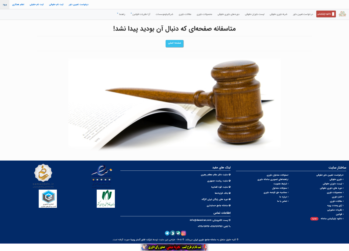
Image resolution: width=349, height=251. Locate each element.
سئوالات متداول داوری (277, 175)
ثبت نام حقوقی (56, 4)
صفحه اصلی (174, 43)
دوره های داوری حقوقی (229, 14)
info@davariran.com (200, 220)
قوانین (339, 214)
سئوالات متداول (280, 188)
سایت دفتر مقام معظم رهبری (214, 174)
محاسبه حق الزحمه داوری (276, 192)
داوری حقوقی (336, 179)
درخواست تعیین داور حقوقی (329, 175)
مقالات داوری (185, 14)
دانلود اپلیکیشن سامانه (327, 218)
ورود (5, 4)
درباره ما (283, 197)
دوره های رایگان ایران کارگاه (215, 199)
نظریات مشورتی (335, 210)
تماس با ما (282, 201)
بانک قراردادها (221, 193)
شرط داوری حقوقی (278, 14)
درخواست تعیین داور (78, 4)
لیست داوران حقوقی (254, 14)
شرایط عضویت (280, 183)
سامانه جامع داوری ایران (204, 239)
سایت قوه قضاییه (219, 187)
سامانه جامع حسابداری (217, 205)
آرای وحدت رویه (335, 205)
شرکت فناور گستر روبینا (141, 239)
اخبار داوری (337, 197)
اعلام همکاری (18, 4)
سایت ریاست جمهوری (217, 181)
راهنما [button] (122, 14)
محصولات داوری (204, 14)
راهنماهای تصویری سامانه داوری (272, 179)
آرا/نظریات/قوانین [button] (141, 14)
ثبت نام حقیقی (37, 4)
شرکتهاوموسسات (164, 14)
